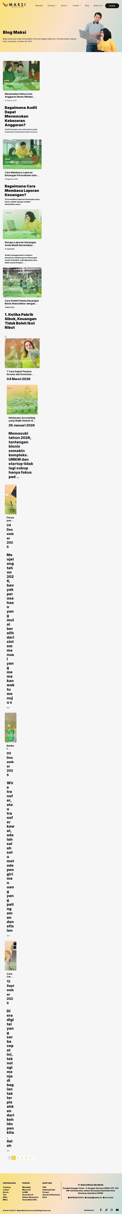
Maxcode (26, 1190)
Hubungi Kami (49, 1190)
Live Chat (108, 1198)
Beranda (39, 6)
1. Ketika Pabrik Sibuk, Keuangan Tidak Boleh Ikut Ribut (21, 321)
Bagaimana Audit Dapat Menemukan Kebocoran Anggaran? (21, 116)
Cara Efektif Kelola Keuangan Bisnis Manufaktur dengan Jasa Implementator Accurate (22, 303)
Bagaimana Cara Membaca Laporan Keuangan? (22, 190)
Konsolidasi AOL (29, 1200)
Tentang (51, 6)
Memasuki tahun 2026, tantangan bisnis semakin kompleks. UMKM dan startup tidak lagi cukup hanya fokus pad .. (21, 455)
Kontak (112, 6)
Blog (87, 6)
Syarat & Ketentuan (51, 1195)
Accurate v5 (27, 1195)
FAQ (44, 1187)
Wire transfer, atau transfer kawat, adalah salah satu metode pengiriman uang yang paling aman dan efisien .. (10, 859)
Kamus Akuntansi (30, 1197)
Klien (5, 1197)
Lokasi (6, 1190)
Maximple (26, 1187)
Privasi (46, 1192)
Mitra (5, 1200)
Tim (4, 1195)
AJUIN (25, 1192)
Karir (45, 1197)
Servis (64, 6)
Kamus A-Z (98, 6)
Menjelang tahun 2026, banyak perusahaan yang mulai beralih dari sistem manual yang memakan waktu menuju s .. (10, 631)
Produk (76, 6)
